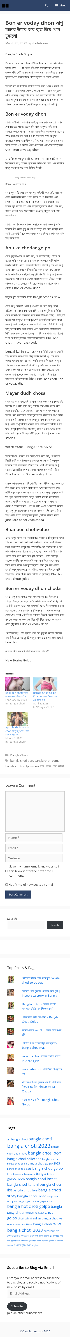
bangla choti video (31, 1196)
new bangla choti (39, 1224)
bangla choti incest (41, 1178)
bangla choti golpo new (24, 1174)
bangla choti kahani (23, 1184)
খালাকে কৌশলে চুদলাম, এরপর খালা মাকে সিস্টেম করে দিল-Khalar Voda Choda (41, 1086)
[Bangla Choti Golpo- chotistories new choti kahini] (6, 5)
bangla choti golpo (17, 1163)
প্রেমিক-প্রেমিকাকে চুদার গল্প (45, 1240)
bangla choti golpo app (19, 1168)
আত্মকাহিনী (14, 1236)
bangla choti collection (24, 1158)
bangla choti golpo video (22, 766)
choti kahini (25, 1218)
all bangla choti (17, 1139)
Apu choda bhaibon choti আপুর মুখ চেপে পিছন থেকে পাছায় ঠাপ (17, 731)
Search (12, 919)
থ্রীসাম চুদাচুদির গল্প (45, 1236)
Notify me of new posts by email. (31, 884)
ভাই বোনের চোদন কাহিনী (52, 766)
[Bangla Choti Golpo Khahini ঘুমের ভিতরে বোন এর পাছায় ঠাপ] (45, 684)
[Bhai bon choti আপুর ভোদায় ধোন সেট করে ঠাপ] (17, 684)
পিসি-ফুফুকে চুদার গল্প (13, 1240)
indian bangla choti (45, 1218)
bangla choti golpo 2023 (44, 1163)
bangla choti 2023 (28, 1145)
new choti (49, 1230)
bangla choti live (25, 1190)
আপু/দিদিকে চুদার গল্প (24, 1236)
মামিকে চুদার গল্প (33, 1245)
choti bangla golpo (34, 1212)
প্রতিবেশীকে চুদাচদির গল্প (28, 1240)
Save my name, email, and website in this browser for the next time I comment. (34, 870)
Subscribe (17, 1306)
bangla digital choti (27, 1201)
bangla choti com (46, 760)
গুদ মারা (35, 1235)
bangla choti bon (21, 760)
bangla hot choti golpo (28, 1206)
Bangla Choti (19, 755)
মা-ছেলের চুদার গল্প (20, 1245)
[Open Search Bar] (47, 5)
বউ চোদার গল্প (59, 1240)
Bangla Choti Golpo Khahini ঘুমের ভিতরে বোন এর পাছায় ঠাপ (45, 696)
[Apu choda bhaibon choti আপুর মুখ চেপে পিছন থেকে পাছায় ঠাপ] (17, 719)
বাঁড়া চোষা (10, 1245)
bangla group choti (45, 1201)
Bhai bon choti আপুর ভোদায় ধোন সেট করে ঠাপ (16, 694)
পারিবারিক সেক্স (58, 1235)
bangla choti (40, 1139)
